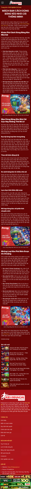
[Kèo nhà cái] (15, 2)
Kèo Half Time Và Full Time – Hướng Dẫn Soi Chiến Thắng (18, 364)
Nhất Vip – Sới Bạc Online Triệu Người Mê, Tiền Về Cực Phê (19, 358)
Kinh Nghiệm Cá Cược (14, 7)
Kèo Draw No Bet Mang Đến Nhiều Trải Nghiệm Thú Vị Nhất (19, 369)
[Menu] (2, 2)
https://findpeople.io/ (14, 467)
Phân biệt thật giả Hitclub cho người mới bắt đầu (18, 379)
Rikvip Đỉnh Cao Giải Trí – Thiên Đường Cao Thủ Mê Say (19, 353)
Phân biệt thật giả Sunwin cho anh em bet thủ (19, 384)
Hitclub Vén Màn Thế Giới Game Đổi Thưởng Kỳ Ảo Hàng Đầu (19, 348)
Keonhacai (6, 334)
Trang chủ (4, 7)
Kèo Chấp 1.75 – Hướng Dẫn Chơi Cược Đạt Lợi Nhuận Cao (19, 374)
